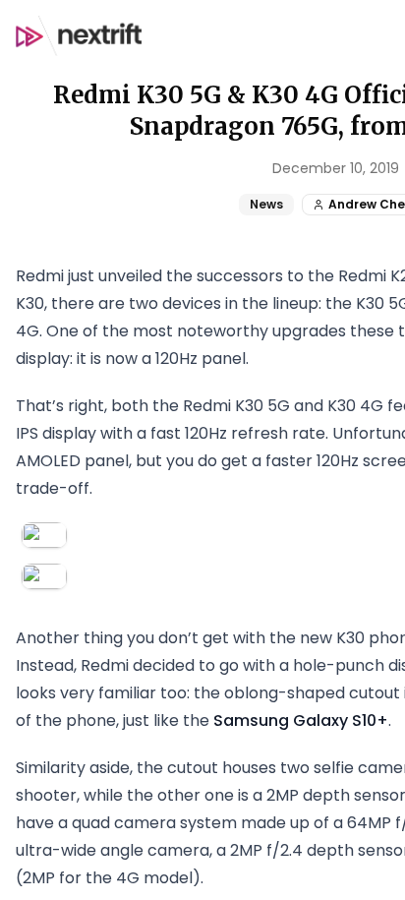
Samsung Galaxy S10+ (300, 720)
